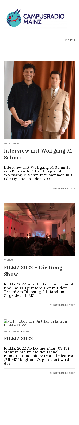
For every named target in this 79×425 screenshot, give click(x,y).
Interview (12, 143)
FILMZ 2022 (18, 338)
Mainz (8, 260)
